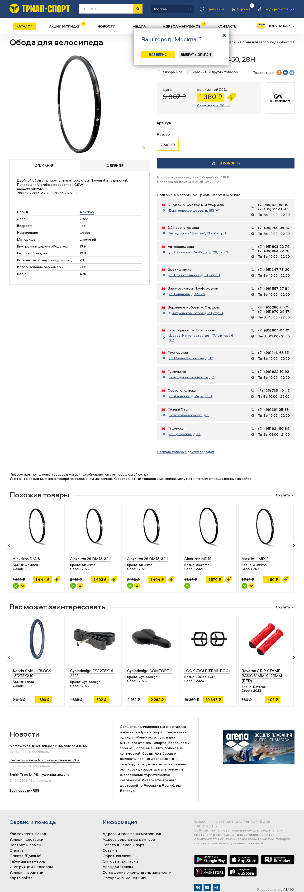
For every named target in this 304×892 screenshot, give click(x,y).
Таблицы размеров (27, 861)
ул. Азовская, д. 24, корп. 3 (190, 396)
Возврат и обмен (25, 845)
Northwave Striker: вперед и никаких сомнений (49, 745)
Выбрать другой (196, 54)
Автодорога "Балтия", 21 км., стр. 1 (197, 233)
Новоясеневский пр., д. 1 (189, 415)
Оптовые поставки (120, 861)
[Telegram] (216, 887)
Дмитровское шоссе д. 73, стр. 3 (196, 313)
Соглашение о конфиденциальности (137, 872)
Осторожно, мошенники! (126, 878)
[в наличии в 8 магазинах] (244, 586)
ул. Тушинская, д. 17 (184, 434)
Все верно (158, 54)
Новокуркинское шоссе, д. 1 (191, 377)
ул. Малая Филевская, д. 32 (191, 358)
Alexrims (87, 211)
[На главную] (40, 8)
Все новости (20, 790)
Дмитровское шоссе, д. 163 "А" (194, 210)
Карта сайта (21, 878)
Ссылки (110, 850)
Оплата (17, 850)
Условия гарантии (26, 872)
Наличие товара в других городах (185, 451)
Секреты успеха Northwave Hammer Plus (45, 759)
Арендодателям (118, 866)
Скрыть (283, 495)
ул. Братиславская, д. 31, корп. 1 (194, 275)
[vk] (285, 72)
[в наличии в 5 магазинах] (16, 586)
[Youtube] (207, 887)
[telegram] (291, 72)
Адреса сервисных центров (129, 839)
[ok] (279, 72)
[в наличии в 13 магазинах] (130, 586)
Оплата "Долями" (26, 856)
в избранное (172, 72)
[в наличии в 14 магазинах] (73, 586)
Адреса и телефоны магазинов (132, 833)
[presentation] (9, 545)
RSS (36, 790)
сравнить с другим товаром (215, 72)
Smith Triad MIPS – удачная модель (39, 774)
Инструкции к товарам (31, 866)
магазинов (103, 478)
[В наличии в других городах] (187, 586)
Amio (288, 889)
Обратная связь (117, 856)
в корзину (230, 163)
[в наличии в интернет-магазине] (23, 586)
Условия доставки (26, 839)
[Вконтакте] (198, 887)
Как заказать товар (28, 833)
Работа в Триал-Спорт (123, 845)
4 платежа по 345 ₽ (213, 105)
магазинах (168, 478)
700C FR (168, 144)
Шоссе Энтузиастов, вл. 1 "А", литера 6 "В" (201, 337)
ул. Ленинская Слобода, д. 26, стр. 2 (198, 252)
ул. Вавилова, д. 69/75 (187, 294)
